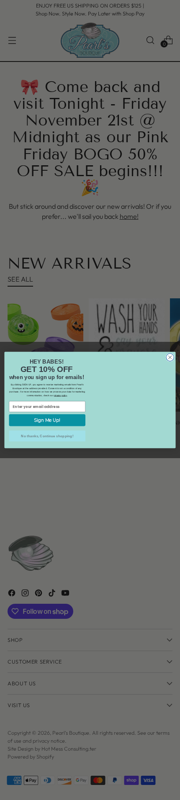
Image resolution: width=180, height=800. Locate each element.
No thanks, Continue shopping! (47, 436)
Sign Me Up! (47, 420)
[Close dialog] (170, 348)
